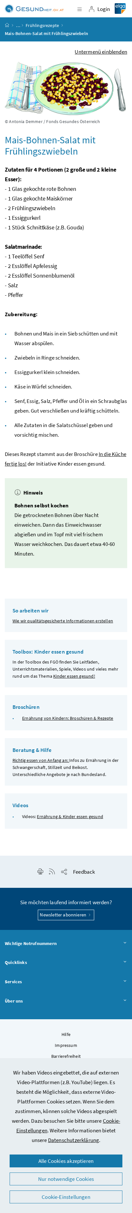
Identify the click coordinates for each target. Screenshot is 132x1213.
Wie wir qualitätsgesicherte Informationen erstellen (62, 621)
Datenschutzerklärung (73, 1140)
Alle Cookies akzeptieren (66, 1160)
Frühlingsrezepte (42, 25)
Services (13, 982)
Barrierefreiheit (66, 1056)
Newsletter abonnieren (63, 915)
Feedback (84, 872)
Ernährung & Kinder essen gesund (70, 816)
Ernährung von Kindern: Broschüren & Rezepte (67, 718)
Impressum (66, 1045)
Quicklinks (16, 962)
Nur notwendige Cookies (66, 1178)
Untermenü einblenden (101, 51)
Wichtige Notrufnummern (31, 943)
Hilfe (66, 1034)
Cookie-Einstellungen (66, 1196)
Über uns (14, 1001)
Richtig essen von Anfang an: (40, 760)
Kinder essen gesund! (74, 676)
